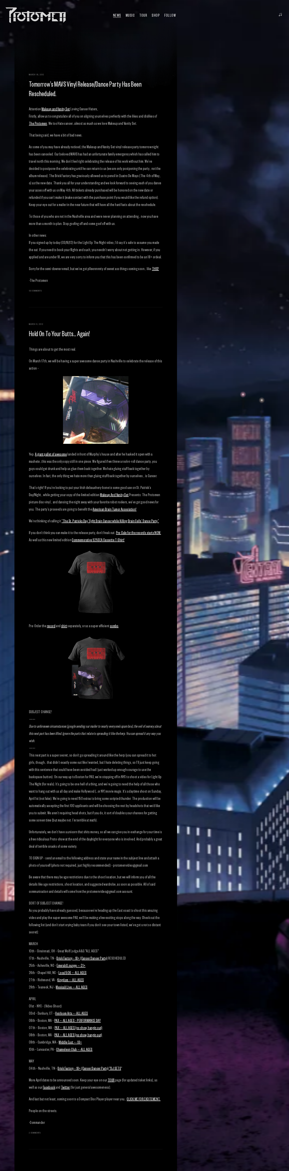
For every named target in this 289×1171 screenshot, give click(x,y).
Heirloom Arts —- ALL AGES (71, 1013)
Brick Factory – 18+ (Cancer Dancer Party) (81, 958)
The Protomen (38, 123)
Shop (156, 15)
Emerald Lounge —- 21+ (71, 965)
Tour (143, 15)
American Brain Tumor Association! (114, 509)
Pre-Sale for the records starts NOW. (138, 532)
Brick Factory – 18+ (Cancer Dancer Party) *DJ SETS (89, 1068)
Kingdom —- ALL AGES (70, 979)
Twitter (65, 1087)
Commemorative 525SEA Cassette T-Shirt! (98, 539)
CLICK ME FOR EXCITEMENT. (144, 1098)
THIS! (155, 268)
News (117, 15)
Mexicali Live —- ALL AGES (71, 986)
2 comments (35, 1132)
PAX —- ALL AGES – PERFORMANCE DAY (77, 1020)
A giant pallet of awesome (51, 453)
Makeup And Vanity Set (114, 494)
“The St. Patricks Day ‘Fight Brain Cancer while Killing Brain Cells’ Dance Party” (110, 520)
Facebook (49, 1087)
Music (130, 15)
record (51, 625)
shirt (64, 625)
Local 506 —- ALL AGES (72, 972)
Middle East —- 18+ (70, 1041)
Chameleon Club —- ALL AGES (74, 1049)
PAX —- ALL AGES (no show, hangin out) (79, 1027)
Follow (170, 15)
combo (114, 625)
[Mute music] (280, 15)
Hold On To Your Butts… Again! (59, 333)
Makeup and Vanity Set (56, 108)
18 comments (35, 290)
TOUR (111, 1079)
